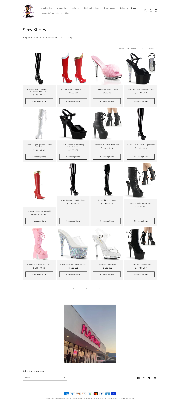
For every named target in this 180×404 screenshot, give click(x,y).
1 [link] (73, 288)
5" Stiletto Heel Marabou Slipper (106, 89)
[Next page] (106, 288)
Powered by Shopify (64, 398)
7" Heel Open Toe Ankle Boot (141, 264)
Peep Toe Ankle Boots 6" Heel (140, 203)
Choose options (39, 101)
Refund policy (77, 398)
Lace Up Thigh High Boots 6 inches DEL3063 (39, 146)
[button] (46, 8)
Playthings (54, 398)
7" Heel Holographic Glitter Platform (73, 264)
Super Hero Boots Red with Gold (39, 211)
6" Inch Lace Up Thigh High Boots (73, 200)
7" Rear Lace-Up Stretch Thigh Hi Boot (141, 145)
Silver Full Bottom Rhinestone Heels (141, 89)
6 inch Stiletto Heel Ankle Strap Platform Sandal (73, 146)
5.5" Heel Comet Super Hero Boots (73, 89)
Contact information (127, 398)
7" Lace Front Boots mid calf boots (106, 145)
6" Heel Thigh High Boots (107, 200)
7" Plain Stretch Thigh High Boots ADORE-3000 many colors (39, 90)
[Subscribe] (64, 378)
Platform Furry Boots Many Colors (39, 264)
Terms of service (101, 398)
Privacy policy (88, 398)
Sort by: (121, 48)
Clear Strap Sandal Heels (107, 264)
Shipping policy (113, 398)
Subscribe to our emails (34, 370)
